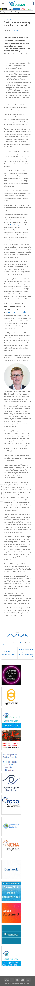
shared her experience (17, 225)
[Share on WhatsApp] (8, 635)
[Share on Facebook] (12, 635)
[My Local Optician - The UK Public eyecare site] (17, 3)
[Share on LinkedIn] (26, 635)
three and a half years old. (16, 312)
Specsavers (6, 645)
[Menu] (2, 3)
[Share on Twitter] (15, 635)
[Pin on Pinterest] (22, 635)
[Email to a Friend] (19, 635)
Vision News (7, 19)
